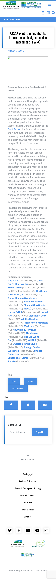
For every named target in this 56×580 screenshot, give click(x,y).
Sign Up (40, 432)
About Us (28, 516)
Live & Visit (28, 502)
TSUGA (12, 361)
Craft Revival (14, 129)
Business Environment (28, 481)
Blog (14, 381)
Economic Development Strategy (28, 488)
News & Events (15, 19)
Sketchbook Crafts (18, 357)
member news (18, 388)
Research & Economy (28, 495)
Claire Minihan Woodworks (22, 298)
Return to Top (28, 459)
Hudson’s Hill (15, 312)
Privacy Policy (43, 570)
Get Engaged (28, 474)
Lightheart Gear (37, 315)
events (30, 381)
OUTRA (32, 340)
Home (6, 19)
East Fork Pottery (33, 301)
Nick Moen (32, 333)
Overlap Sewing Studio (25, 343)
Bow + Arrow (15, 287)
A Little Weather (30, 319)
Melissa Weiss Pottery (36, 322)
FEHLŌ (28, 308)
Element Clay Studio (34, 305)
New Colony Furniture (24, 329)
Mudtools (29, 326)
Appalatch (13, 280)
